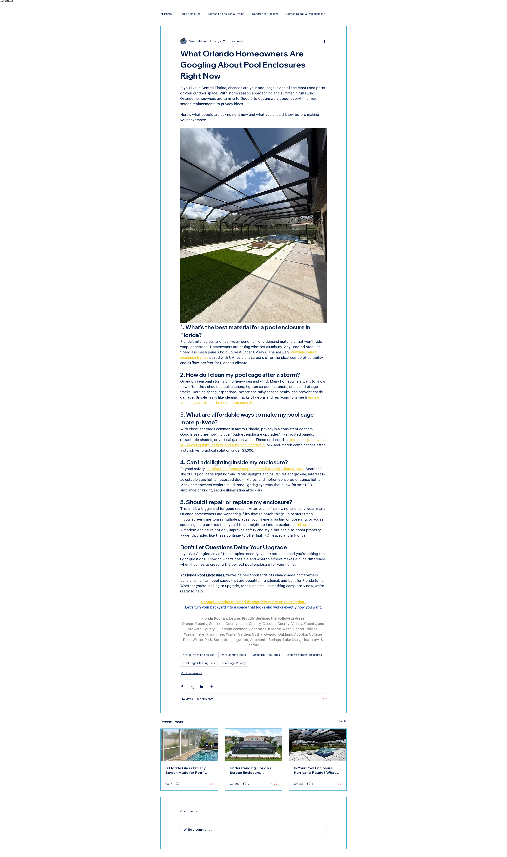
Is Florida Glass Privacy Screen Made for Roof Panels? (185, 770)
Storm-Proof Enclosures (198, 654)
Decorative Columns (265, 13)
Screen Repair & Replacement (305, 13)
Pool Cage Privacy (234, 663)
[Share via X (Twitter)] (192, 687)
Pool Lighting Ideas (233, 654)
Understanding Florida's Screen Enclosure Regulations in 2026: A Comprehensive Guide (250, 770)
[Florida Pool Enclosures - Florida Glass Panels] (189, 745)
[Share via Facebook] (182, 687)
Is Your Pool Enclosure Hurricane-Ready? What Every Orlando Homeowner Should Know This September (317, 770)
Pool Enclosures (190, 13)
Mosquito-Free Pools (266, 654)
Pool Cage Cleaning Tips (199, 663)
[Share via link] (211, 687)
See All (342, 721)
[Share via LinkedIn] (201, 687)
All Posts (166, 13)
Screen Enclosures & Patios (226, 13)
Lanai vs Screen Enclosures (304, 654)
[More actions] (324, 41)
